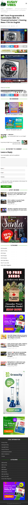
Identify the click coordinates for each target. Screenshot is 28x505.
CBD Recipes (4, 255)
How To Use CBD (5, 263)
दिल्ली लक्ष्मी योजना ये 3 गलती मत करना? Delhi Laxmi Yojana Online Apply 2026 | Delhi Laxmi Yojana (16, 363)
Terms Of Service (5, 449)
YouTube (7, 87)
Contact (3, 456)
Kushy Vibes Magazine (6, 265)
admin (13, 26)
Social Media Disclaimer (6, 451)
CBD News (3, 253)
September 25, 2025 (6, 26)
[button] (26, 3)
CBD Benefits (4, 248)
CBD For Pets (4, 250)
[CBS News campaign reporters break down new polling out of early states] (3, 210)
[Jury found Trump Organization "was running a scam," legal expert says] (3, 194)
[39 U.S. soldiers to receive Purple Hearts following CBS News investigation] (3, 202)
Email (2, 172)
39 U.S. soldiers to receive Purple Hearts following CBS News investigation (16, 201)
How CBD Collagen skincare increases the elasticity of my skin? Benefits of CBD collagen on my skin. (17, 336)
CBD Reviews (4, 258)
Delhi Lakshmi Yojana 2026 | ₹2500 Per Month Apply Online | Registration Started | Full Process (17, 345)
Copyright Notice (5, 447)
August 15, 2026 (11, 348)
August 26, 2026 (11, 211)
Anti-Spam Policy (5, 444)
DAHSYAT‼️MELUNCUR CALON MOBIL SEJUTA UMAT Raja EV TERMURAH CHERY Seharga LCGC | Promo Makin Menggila (17, 354)
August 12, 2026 (11, 366)
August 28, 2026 (11, 195)
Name (2, 168)
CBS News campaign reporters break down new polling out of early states (17, 209)
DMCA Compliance (5, 454)
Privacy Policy (4, 442)
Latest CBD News (14, 190)
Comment (3, 157)
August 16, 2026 (11, 339)
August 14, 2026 (11, 357)
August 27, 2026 (11, 204)
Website (2, 177)
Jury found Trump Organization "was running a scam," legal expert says (17, 193)
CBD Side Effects (5, 260)
